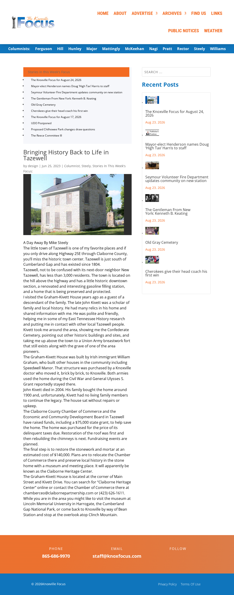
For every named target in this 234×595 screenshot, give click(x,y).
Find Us (198, 13)
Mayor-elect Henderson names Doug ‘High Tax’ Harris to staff (70, 86)
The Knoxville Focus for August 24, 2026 (56, 80)
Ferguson (43, 49)
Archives (172, 13)
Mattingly (111, 49)
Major (91, 49)
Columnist (72, 166)
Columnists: (19, 49)
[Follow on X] (182, 556)
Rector (183, 49)
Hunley (74, 49)
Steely (199, 49)
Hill (60, 49)
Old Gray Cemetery (43, 105)
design (33, 166)
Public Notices (183, 30)
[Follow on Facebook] (173, 556)
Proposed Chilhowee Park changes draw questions (63, 129)
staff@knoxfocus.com (117, 556)
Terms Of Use (191, 584)
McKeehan (134, 49)
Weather (213, 30)
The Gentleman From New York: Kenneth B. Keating (63, 98)
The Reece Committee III (46, 135)
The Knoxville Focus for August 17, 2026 (56, 117)
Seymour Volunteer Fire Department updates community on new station (76, 92)
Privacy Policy (167, 584)
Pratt (167, 49)
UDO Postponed (41, 123)
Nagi (153, 49)
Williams (218, 49)
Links (216, 13)
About (120, 13)
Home (103, 13)
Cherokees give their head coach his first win (59, 111)
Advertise (142, 13)
